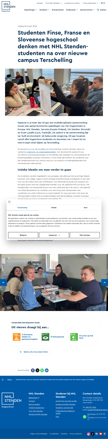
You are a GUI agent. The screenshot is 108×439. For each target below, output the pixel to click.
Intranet (40, 3)
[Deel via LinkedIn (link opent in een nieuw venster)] (47, 370)
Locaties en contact (72, 3)
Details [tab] (54, 207)
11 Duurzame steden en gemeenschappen (30, 337)
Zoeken (103, 10)
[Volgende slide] (104, 282)
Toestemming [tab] (22, 207)
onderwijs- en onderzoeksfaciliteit (41, 152)
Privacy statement (76, 434)
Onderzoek (71, 10)
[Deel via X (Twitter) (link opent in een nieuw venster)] (37, 370)
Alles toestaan (85, 235)
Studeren (43, 10)
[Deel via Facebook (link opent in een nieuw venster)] (33, 370)
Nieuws (9, 379)
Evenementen (58, 10)
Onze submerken (89, 3)
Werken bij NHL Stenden (38, 414)
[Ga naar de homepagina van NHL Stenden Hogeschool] (8, 6)
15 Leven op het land (86, 337)
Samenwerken (86, 10)
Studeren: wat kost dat (64, 408)
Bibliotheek (33, 398)
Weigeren (23, 235)
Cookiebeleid (54, 434)
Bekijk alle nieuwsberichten (36, 352)
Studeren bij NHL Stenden (65, 404)
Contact (32, 401)
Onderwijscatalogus (36, 408)
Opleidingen (29, 10)
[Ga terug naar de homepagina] (3, 379)
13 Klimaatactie (57, 337)
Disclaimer (64, 434)
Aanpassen (53, 235)
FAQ (57, 417)
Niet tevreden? (34, 404)
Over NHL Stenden (52, 3)
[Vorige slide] (3, 282)
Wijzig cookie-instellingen (38, 434)
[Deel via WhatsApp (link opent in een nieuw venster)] (42, 370)
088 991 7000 (91, 407)
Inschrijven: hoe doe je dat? (66, 401)
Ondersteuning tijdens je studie (65, 412)
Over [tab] (85, 207)
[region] (54, 282)
